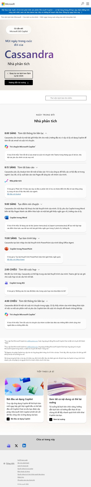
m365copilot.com (32, 341)
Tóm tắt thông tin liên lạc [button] (24, 133)
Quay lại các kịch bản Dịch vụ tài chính (20, 74)
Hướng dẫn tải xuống (17, 82)
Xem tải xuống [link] (59, 419)
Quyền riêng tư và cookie (25, 469)
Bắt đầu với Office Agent (16, 259)
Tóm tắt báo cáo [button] (20, 167)
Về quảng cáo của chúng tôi (26, 480)
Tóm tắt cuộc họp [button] (21, 269)
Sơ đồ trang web (22, 460)
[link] (24, 387)
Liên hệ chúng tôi (23, 466)
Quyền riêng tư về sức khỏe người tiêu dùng (31, 474)
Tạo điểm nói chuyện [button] (22, 204)
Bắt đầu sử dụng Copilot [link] (20, 419)
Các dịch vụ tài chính (30, 17)
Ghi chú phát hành (23, 463)
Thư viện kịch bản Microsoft (11, 17)
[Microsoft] (9, 4)
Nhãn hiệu (21, 477)
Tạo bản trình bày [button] (21, 238)
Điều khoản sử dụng (24, 471)
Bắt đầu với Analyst (14, 194)
